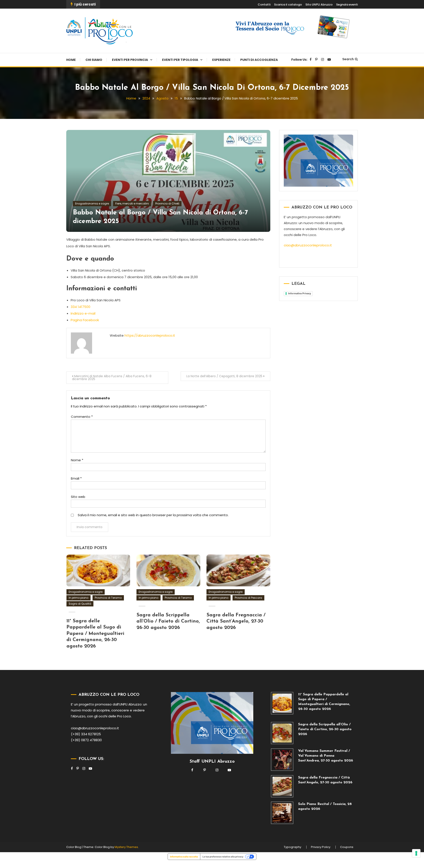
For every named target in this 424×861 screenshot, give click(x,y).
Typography (292, 847)
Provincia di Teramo (108, 598)
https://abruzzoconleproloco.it (150, 335)
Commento (82, 416)
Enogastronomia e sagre (92, 203)
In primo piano (78, 598)
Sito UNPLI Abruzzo (319, 4)
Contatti (264, 4)
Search (348, 59)
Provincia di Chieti (167, 203)
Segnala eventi (347, 4)
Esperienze (221, 60)
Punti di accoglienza (259, 60)
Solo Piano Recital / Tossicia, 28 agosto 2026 (325, 806)
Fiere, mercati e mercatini (132, 203)
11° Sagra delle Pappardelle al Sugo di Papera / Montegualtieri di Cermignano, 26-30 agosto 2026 (95, 634)
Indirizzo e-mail (83, 313)
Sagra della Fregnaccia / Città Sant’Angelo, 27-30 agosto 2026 (235, 621)
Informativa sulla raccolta (184, 856)
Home (71, 60)
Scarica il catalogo (288, 4)
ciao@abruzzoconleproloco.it (308, 245)
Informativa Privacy (299, 293)
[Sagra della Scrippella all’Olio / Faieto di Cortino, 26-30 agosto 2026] (282, 733)
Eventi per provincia (130, 60)
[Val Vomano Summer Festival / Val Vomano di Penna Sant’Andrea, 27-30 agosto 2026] (282, 759)
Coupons (346, 847)
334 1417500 (80, 306)
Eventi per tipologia (180, 60)
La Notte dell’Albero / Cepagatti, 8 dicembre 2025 (224, 376)
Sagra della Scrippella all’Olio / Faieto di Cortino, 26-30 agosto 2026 (168, 621)
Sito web (78, 496)
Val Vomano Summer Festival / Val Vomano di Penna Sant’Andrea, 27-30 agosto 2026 (325, 755)
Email (76, 478)
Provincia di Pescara (248, 598)
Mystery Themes (126, 847)
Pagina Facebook (85, 320)
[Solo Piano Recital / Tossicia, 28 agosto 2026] (282, 813)
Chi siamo (93, 60)
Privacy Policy (320, 847)
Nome (77, 460)
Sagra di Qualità (80, 604)
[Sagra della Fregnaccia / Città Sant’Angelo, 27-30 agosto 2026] (282, 786)
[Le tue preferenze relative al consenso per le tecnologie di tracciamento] (416, 853)
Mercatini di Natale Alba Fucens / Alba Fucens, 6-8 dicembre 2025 (111, 377)
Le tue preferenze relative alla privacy (223, 856)
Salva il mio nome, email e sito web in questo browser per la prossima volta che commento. (153, 515)
